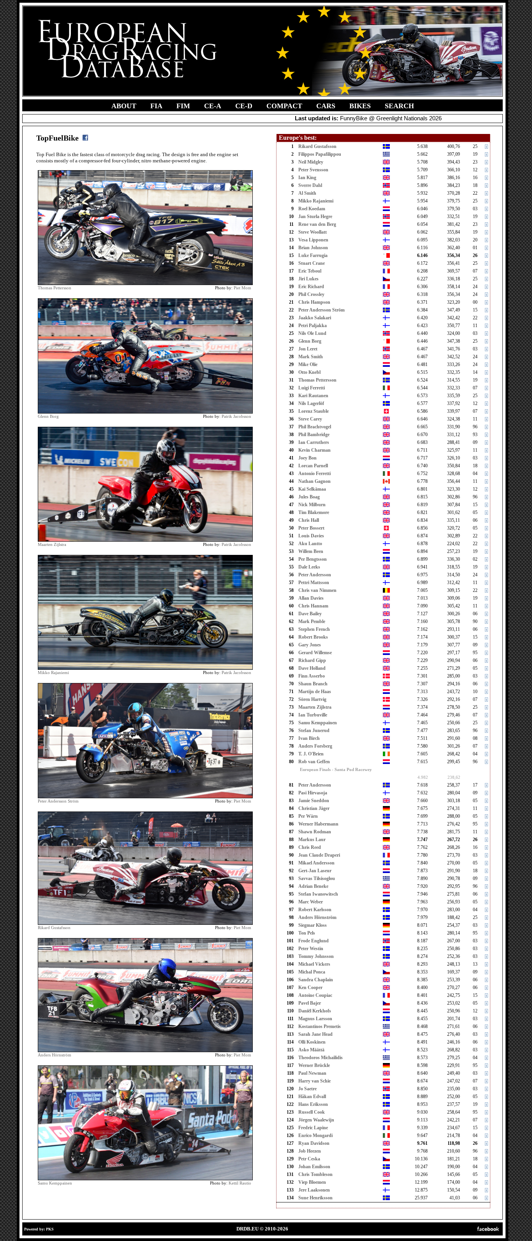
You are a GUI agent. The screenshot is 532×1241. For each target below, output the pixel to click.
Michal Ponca (311, 972)
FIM (183, 106)
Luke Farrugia (313, 255)
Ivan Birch (309, 738)
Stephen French (314, 629)
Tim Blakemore (313, 512)
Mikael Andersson (316, 863)
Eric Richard (311, 286)
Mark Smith (310, 356)
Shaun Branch (313, 684)
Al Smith (307, 193)
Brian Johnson (313, 247)
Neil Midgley (310, 162)
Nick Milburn (312, 504)
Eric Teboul (309, 271)
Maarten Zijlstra (52, 544)
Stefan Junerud (313, 730)
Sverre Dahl (310, 185)
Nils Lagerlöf (311, 403)
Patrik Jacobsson (236, 416)
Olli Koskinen (312, 1042)
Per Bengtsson (312, 559)
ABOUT (123, 106)
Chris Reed (309, 847)
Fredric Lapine (313, 1127)
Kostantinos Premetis (319, 1026)
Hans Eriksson (313, 1104)
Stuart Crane (311, 263)
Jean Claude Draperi (319, 855)
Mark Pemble (311, 621)
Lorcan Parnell (313, 465)
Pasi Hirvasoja (312, 793)
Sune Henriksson (315, 1198)
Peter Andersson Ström (58, 801)
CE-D (243, 106)
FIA (156, 106)
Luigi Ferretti (311, 388)
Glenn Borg (48, 416)
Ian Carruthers (313, 442)
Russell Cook (311, 1112)
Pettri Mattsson (313, 582)
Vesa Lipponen (313, 240)
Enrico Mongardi (315, 1135)
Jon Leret (307, 349)
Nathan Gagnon (314, 481)
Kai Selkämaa (312, 489)
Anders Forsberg (315, 746)
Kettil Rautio (240, 1183)
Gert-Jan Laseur (314, 870)
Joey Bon (307, 458)
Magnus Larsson (315, 1018)
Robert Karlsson (314, 909)
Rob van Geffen (314, 761)
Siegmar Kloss (312, 925)
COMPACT (284, 106)
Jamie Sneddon (313, 800)
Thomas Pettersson (54, 287)
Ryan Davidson (313, 1143)
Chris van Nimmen (317, 590)
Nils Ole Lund (312, 333)
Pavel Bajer (309, 1003)
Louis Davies (311, 536)
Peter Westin (310, 948)
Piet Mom (242, 287)
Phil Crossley (311, 294)
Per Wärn (308, 816)
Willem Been (310, 551)
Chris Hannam (313, 606)
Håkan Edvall (312, 1096)
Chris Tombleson (315, 1174)
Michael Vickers (314, 964)
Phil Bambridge (313, 434)
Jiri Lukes (308, 279)
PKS (50, 1229)
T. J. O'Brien (311, 754)
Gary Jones (309, 645)
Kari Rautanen (313, 395)
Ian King (307, 177)
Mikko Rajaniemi (53, 672)
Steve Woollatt (312, 232)
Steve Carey (310, 419)
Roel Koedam (311, 208)
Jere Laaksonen (314, 1190)
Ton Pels (306, 933)
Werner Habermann (318, 824)
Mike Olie (307, 364)
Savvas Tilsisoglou (316, 878)
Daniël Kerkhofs (314, 1011)
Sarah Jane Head (315, 1034)
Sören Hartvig (312, 699)
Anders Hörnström (54, 1055)
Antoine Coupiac (315, 995)
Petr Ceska (309, 1159)
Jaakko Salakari (314, 317)
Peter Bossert (311, 528)
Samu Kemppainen (55, 1183)
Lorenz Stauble (313, 411)
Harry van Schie (314, 1081)
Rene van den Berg (317, 224)
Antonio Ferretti (314, 473)
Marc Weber (310, 902)
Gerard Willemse (315, 652)
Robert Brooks (313, 637)
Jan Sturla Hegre (315, 216)
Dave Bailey (310, 613)
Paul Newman (312, 1073)
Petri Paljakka (312, 325)
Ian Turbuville (312, 715)
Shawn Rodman (314, 831)
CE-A (212, 106)
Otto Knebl (309, 372)
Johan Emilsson (314, 1166)
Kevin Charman (314, 450)
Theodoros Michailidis (320, 1057)
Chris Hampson (314, 302)
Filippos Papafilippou (319, 154)
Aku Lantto (310, 543)
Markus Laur (312, 839)
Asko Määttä (311, 1050)
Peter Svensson (313, 170)
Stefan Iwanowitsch (318, 894)
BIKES (360, 106)
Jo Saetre (307, 1088)
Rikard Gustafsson (54, 927)
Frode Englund (313, 941)
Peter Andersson (314, 574)
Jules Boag (309, 497)
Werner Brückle (314, 1065)
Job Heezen (309, 1151)
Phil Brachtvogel (314, 427)
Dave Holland (312, 668)
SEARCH (399, 106)
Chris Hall (308, 520)
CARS (325, 106)
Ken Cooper (310, 987)
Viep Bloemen (312, 1182)
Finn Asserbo (311, 676)
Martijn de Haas (314, 691)
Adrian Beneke (313, 886)
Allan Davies (311, 598)
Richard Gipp (312, 660)
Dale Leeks (309, 567)
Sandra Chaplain (315, 979)
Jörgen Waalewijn (316, 1120)
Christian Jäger (313, 808)
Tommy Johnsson (316, 956)
